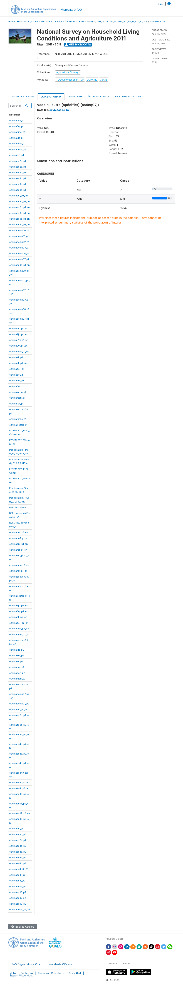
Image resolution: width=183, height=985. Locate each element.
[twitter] (163, 946)
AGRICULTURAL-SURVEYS (80, 21)
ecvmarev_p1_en (18, 570)
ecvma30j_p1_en (18, 345)
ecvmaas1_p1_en (18, 195)
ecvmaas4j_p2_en (19, 788)
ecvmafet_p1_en (18, 549)
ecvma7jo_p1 (16, 137)
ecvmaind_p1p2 (17, 392)
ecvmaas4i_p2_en (19, 782)
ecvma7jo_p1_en (18, 334)
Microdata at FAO (71, 9)
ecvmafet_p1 (16, 386)
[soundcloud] (145, 946)
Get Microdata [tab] (99, 96)
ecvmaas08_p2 (17, 903)
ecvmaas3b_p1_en (19, 264)
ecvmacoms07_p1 (19, 259)
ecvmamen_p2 (17, 678)
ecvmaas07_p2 (17, 897)
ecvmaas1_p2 (16, 828)
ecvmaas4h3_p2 (18, 869)
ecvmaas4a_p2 (17, 845)
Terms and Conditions (51, 973)
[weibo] (108, 951)
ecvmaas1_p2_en (18, 709)
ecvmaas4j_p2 (17, 880)
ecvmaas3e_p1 (17, 189)
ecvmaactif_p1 (17, 143)
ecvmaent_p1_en (18, 543)
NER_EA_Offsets (17, 507)
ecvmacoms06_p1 (19, 253)
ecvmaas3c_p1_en (19, 213)
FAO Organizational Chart (26, 964)
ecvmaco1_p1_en (18, 532)
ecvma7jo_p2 (16, 649)
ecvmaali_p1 (16, 357)
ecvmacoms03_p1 (19, 247)
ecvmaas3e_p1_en (19, 224)
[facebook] (108, 946)
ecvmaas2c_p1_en (19, 207)
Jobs (13, 973)
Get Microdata (80, 44)
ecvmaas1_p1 (16, 155)
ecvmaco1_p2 (16, 667)
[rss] (133, 946)
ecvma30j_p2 (16, 655)
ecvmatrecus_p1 (18, 424)
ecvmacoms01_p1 (19, 236)
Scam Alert (74, 973)
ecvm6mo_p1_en (18, 328)
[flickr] (114, 946)
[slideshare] (139, 946)
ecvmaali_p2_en (18, 616)
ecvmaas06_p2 (17, 892)
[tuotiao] (157, 946)
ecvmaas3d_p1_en (19, 218)
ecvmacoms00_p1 (19, 230)
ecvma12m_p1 (16, 120)
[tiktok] (151, 946)
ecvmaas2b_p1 (17, 161)
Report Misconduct (21, 975)
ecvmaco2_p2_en (19, 628)
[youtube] (114, 951)
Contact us (27, 973)
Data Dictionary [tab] (51, 96)
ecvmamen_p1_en (19, 565)
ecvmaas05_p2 (17, 886)
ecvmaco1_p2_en (18, 622)
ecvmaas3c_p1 (17, 178)
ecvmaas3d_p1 (17, 184)
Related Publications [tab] (128, 96)
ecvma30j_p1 (16, 126)
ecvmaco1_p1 (16, 368)
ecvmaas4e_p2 (17, 857)
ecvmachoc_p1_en (19, 909)
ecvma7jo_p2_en (18, 605)
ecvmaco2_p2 (17, 672)
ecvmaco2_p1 (16, 374)
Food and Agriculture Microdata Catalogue (40, 21)
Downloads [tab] (75, 96)
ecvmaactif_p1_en (19, 351)
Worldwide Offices (60, 964)
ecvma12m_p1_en (18, 339)
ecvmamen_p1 (17, 397)
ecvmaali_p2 (16, 661)
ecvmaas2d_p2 (17, 834)
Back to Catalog (24, 926)
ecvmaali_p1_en (18, 363)
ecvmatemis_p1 (17, 418)
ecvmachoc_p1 (17, 149)
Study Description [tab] (22, 96)
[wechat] (170, 946)
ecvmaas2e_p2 (17, 840)
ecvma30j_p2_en (18, 611)
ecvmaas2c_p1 (17, 166)
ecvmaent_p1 (16, 380)
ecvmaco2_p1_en (18, 538)
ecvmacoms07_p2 (19, 703)
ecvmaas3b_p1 (17, 172)
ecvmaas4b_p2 (17, 851)
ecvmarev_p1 (16, 403)
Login (160, 4)
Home (11, 21)
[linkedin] (127, 946)
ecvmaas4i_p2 (17, 874)
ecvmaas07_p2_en (19, 813)
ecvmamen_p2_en (19, 634)
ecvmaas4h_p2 (17, 863)
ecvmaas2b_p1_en (19, 201)
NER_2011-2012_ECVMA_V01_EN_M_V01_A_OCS (122, 21)
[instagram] (120, 946)
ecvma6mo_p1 (17, 131)
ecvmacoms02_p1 (19, 241)
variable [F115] (157, 21)
